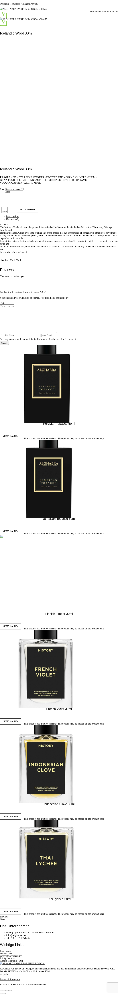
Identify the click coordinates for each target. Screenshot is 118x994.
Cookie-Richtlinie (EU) (11, 961)
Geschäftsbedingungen (11, 956)
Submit (4, 343)
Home (93, 11)
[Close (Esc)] (10, 990)
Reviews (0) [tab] (12, 219)
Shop (107, 11)
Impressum (5, 951)
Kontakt (114, 11)
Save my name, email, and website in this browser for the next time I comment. (38, 339)
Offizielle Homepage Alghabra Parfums (19, 3)
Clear (7, 191)
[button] (59, 27)
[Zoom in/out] (1, 990)
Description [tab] (12, 216)
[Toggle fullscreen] (4, 990)
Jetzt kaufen (27, 209)
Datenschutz (6, 953)
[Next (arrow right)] (4, 993)
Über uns (100, 11)
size (2, 189)
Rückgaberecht (7, 958)
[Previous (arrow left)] (1, 993)
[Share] (7, 990)
